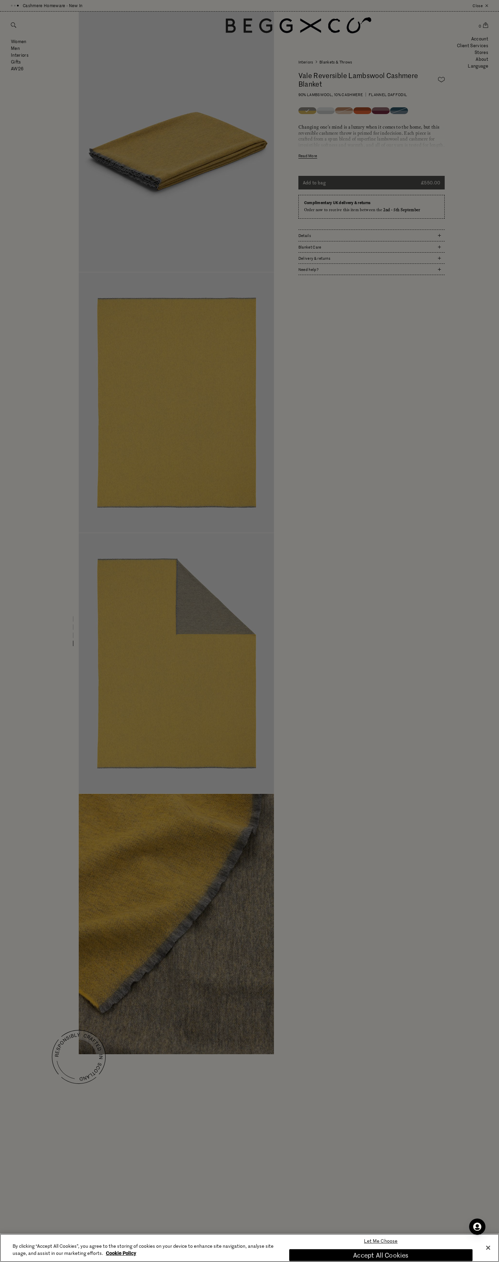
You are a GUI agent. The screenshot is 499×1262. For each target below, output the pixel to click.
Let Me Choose (381, 1241)
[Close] (488, 1247)
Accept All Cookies (380, 1255)
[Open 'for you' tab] (477, 1227)
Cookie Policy (121, 1252)
